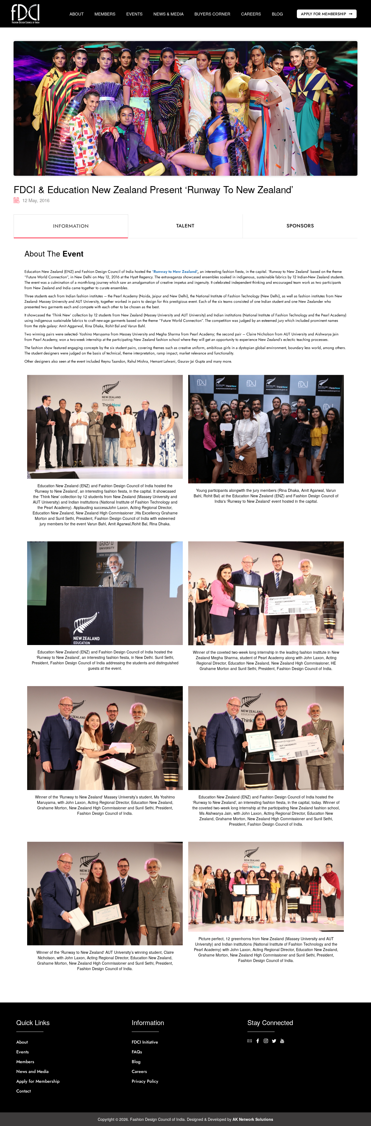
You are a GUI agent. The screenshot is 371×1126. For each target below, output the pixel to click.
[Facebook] (260, 1041)
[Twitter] (276, 1041)
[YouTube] (284, 1041)
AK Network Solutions (252, 1119)
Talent (185, 225)
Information (71, 226)
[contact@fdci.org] (251, 1041)
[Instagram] (268, 1041)
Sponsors (300, 225)
